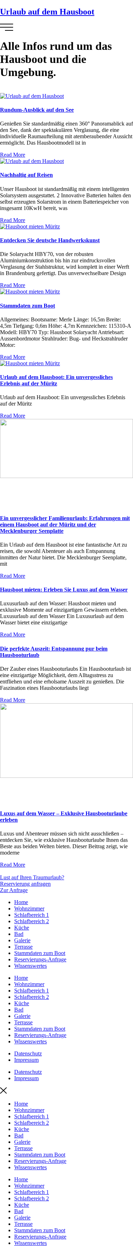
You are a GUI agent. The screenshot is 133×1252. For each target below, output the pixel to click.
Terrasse (23, 947)
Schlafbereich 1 (31, 915)
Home (21, 902)
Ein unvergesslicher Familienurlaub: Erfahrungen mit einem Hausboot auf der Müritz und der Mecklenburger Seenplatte (65, 524)
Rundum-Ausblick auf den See (37, 110)
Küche (21, 928)
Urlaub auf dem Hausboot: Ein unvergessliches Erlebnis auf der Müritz (56, 380)
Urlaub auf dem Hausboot (47, 11)
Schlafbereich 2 (31, 921)
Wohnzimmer (29, 908)
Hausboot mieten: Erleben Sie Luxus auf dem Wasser (64, 590)
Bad (18, 934)
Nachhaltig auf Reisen (26, 175)
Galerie (22, 940)
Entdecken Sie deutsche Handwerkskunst (50, 240)
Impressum (26, 1060)
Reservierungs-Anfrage (40, 959)
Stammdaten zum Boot (27, 306)
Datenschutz (28, 1053)
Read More (12, 155)
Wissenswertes (30, 966)
